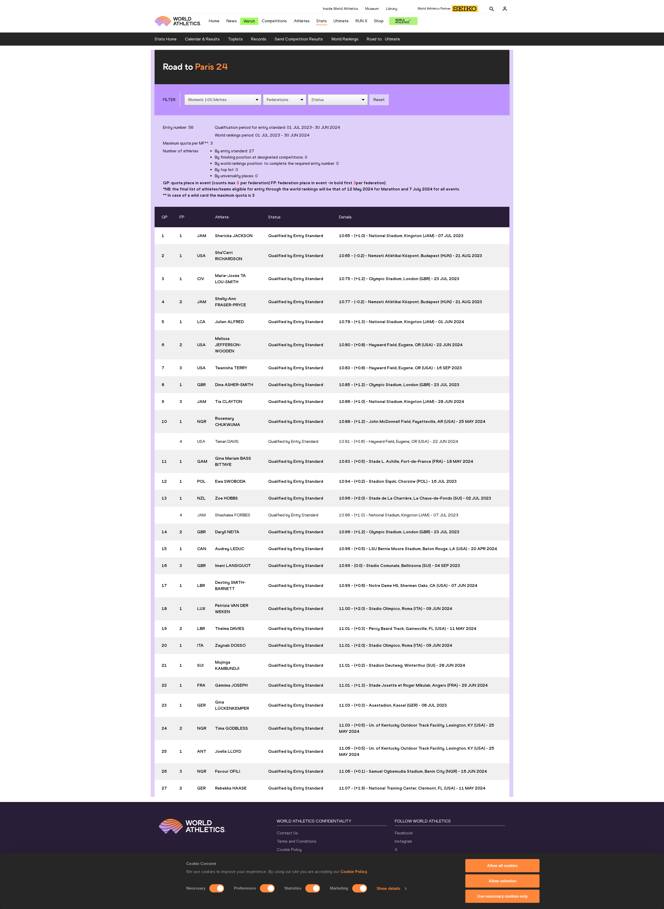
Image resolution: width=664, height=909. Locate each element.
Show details (388, 888)
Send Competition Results (299, 39)
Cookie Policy (354, 871)
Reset (379, 99)
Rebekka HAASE (231, 788)
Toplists (235, 39)
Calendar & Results (202, 39)
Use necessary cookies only (502, 896)
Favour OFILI (227, 771)
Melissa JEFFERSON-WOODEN (228, 344)
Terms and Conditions (296, 841)
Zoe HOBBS (226, 498)
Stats (321, 20)
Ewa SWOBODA (230, 481)
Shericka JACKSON (234, 235)
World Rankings (344, 39)
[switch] (267, 888)
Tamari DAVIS (227, 441)
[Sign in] (504, 8)
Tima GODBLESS (231, 728)
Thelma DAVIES (229, 628)
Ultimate (341, 20)
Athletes (302, 20)
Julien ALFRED (229, 321)
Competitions (274, 20)
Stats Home (166, 39)
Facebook (404, 832)
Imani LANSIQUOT (233, 565)
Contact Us (287, 832)
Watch (249, 21)
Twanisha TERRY (231, 367)
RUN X (361, 20)
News (231, 20)
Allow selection (502, 881)
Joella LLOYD (228, 751)
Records (258, 39)
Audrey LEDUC (229, 548)
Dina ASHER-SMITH (234, 384)
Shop (379, 20)
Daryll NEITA (227, 531)
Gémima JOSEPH (231, 685)
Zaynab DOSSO (230, 645)
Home (214, 20)
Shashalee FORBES (232, 515)
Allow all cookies (502, 865)
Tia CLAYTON (228, 401)
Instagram (403, 841)
